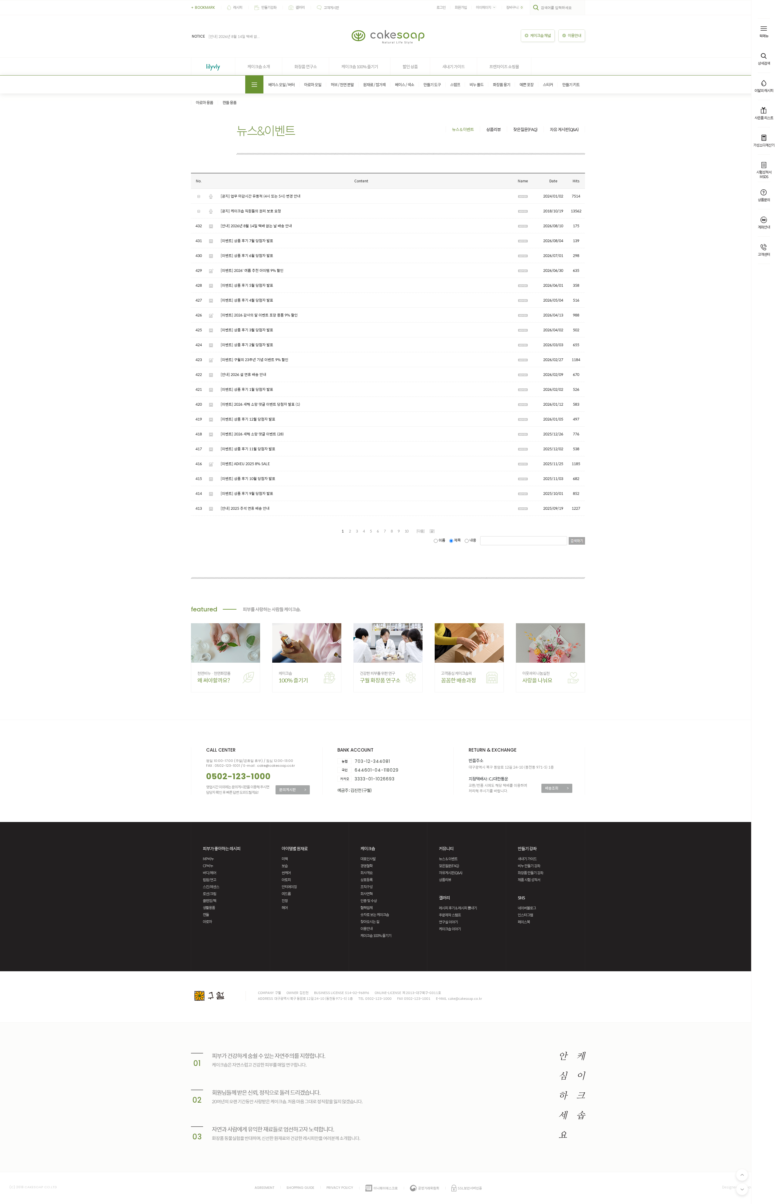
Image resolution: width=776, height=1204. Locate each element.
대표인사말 (368, 858)
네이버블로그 (527, 908)
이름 (442, 540)
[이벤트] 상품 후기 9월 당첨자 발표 (247, 493)
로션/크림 (209, 893)
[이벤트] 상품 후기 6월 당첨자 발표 (247, 255)
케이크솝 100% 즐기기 (359, 66)
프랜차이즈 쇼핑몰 (504, 66)
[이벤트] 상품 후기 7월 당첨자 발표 (247, 240)
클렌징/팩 (209, 900)
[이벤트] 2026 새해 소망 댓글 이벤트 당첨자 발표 (258, 404)
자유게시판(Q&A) (450, 872)
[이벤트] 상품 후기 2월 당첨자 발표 (247, 344)
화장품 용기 (501, 84)
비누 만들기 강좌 (529, 865)
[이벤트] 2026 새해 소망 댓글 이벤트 (248, 434)
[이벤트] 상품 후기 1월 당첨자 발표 (247, 389)
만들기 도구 (432, 84)
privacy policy (339, 1187)
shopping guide (300, 1187)
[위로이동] (742, 1175)
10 (406, 531)
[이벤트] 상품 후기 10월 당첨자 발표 (248, 478)
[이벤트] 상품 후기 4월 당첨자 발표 (247, 300)
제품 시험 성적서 (529, 879)
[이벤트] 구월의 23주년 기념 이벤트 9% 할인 (254, 359)
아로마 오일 (312, 84)
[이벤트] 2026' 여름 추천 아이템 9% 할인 (252, 270)
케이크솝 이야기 (450, 929)
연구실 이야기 (448, 922)
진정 (285, 900)
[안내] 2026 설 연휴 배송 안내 (243, 374)
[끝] (432, 531)
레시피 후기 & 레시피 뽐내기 (458, 908)
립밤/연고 (209, 879)
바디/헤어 (209, 872)
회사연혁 (366, 893)
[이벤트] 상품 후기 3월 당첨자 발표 (247, 330)
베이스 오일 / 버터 (281, 84)
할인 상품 (410, 66)
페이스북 (524, 922)
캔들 (206, 914)
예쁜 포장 (527, 84)
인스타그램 (525, 915)
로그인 (441, 7)
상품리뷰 (493, 129)
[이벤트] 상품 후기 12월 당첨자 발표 (248, 419)
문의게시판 (292, 789)
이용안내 (366, 928)
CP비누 (208, 865)
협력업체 (366, 907)
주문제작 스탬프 (450, 915)
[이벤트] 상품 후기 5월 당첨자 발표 (247, 285)
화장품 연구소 (305, 66)
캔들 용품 (229, 102)
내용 (473, 540)
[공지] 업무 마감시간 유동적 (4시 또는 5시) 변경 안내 (260, 196)
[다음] (420, 531)
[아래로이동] (742, 1189)
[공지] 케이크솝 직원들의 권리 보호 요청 (251, 211)
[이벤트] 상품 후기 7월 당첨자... (232, 36)
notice (198, 36)
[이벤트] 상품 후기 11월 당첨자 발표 (248, 448)
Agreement (264, 1187)
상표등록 (366, 879)
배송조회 (557, 788)
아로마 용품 (204, 102)
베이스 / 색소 (404, 84)
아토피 (286, 879)
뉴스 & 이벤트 (463, 129)
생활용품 (209, 907)
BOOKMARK (203, 7)
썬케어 (286, 872)
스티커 (548, 84)
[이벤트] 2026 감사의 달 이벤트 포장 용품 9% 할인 (259, 315)
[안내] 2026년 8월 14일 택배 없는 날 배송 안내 (256, 225)
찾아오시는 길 (369, 921)
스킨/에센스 (211, 886)
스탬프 (455, 84)
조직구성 (366, 886)
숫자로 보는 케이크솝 (374, 914)
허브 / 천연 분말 (342, 84)
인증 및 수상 (368, 900)
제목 (457, 540)
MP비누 (208, 858)
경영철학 (366, 865)
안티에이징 (289, 886)
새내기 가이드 (453, 66)
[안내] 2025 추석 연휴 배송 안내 (245, 508)
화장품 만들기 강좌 (530, 872)
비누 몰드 (476, 84)
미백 (285, 858)
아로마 (207, 921)
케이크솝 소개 (258, 66)
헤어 (285, 907)
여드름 (286, 893)
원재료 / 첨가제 (374, 84)
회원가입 (461, 7)
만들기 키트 (571, 84)
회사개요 (366, 872)
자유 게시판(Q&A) (564, 129)
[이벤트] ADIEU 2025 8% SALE (245, 463)
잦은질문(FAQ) (525, 129)
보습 (285, 865)
